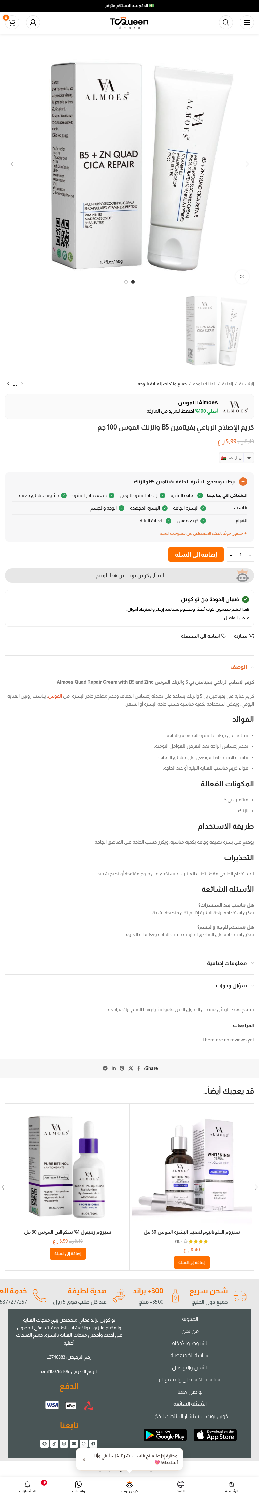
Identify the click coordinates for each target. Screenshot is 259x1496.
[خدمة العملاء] (39, 1296)
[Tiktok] (54, 1444)
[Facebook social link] (138, 1068)
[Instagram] (64, 1444)
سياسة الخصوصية (190, 1355)
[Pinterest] (44, 1444)
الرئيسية (246, 383)
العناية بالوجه (204, 383)
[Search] (225, 22)
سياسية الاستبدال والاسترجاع (190, 1379)
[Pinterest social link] (122, 1068)
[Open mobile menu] (246, 22)
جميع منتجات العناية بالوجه (162, 383)
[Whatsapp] (84, 1444)
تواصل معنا (190, 1392)
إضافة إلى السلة (196, 554)
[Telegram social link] (105, 1068)
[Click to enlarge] (242, 277)
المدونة (190, 1319)
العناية (227, 383)
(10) (178, 1241)
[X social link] (130, 1068)
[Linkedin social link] (114, 1068)
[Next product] (8, 384)
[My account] (33, 22)
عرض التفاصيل (236, 618)
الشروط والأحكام (190, 1343)
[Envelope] (74, 1444)
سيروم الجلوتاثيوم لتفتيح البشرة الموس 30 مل (192, 1232)
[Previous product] (22, 384)
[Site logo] (129, 22)
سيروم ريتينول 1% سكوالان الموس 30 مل (67, 1232)
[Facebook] (93, 1444)
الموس (55, 696)
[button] (192, 1262)
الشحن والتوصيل (190, 1367)
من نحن (190, 1331)
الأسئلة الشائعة (190, 1404)
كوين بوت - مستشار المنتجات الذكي (190, 1416)
